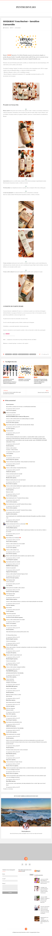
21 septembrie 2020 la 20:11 (12, 669)
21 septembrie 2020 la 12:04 (12, 651)
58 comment (17, 27)
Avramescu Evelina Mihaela (12, 617)
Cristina (8, 611)
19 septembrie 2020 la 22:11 (12, 426)
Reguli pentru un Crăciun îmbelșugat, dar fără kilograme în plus (44, 920)
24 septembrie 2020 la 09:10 (12, 751)
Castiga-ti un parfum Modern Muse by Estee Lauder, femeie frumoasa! (44, 890)
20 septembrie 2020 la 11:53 (12, 551)
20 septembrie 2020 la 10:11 (12, 533)
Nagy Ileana (9, 759)
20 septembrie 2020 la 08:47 (12, 506)
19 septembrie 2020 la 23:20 (12, 469)
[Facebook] (30, 835)
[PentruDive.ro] (28, 835)
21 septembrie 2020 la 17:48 (12, 663)
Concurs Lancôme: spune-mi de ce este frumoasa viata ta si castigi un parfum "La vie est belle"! (44, 910)
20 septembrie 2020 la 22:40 (12, 570)
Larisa (7, 453)
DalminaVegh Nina (10, 459)
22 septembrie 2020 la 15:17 (12, 704)
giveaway (15, 354)
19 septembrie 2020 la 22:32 (12, 457)
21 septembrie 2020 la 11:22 (12, 637)
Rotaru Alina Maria (10, 422)
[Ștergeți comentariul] (19, 408)
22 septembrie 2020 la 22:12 (12, 718)
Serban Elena (9, 676)
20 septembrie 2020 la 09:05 (12, 520)
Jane (7, 585)
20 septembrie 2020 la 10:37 (12, 539)
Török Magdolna (10, 559)
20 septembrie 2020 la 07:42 (12, 488)
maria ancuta (9, 410)
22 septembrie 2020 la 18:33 (12, 712)
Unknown (8, 465)
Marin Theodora (10, 664)
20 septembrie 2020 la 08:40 (12, 500)
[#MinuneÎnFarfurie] (24, 835)
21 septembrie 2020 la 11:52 (12, 643)
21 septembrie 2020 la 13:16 (12, 657)
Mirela (7, 535)
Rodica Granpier (10, 521)
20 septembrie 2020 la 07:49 (12, 494)
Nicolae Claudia (10, 645)
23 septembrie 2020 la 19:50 (12, 730)
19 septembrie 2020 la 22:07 (12, 414)
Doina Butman (9, 553)
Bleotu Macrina (9, 483)
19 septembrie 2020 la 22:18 (12, 444)
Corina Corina (9, 547)
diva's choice (8, 354)
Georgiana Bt (9, 652)
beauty (35, 377)
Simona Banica (9, 541)
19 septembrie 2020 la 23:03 (12, 463)
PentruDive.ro (26, 7)
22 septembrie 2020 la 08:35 (12, 684)
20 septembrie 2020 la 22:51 (12, 576)
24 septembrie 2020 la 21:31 (12, 757)
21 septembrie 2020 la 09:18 (12, 615)
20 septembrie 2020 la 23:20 (12, 597)
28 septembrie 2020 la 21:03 (12, 787)
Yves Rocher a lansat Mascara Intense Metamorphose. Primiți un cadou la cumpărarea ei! (9, 381)
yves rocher (32, 354)
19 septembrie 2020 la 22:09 (12, 420)
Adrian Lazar (9, 623)
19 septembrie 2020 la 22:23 (12, 451)
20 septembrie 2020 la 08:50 (12, 512)
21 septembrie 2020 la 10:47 (12, 627)
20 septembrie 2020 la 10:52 (12, 545)
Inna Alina (8, 428)
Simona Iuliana (9, 495)
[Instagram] (22, 835)
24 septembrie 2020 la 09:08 (12, 745)
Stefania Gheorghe (10, 577)
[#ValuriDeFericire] (26, 835)
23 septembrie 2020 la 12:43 (12, 724)
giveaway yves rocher (23, 354)
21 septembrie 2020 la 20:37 (12, 675)
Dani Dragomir (9, 720)
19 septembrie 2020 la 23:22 (12, 476)
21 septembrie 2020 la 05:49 (12, 609)
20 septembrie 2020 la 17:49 (12, 557)
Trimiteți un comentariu (8, 788)
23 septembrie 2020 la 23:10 (12, 736)
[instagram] (26, 864)
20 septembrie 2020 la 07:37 (12, 482)
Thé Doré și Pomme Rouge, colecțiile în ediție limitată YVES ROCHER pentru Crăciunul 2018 (40, 381)
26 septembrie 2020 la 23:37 (12, 771)
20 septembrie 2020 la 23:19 (12, 589)
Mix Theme (37, 932)
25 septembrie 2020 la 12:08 (12, 764)
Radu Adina (9, 713)
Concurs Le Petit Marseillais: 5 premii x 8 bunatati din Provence (44, 881)
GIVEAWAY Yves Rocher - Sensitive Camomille (24, 380)
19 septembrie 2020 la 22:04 (12, 408)
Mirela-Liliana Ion (10, 765)
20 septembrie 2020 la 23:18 (12, 583)
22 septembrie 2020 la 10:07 (12, 690)
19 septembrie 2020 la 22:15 (12, 432)
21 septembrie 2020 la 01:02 (12, 603)
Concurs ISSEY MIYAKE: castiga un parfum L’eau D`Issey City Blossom (44, 899)
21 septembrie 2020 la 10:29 (12, 621)
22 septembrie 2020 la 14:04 (12, 698)
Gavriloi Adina (9, 732)
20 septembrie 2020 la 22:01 (12, 564)
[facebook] (22, 864)
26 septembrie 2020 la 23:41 (12, 779)
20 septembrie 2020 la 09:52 (12, 526)
